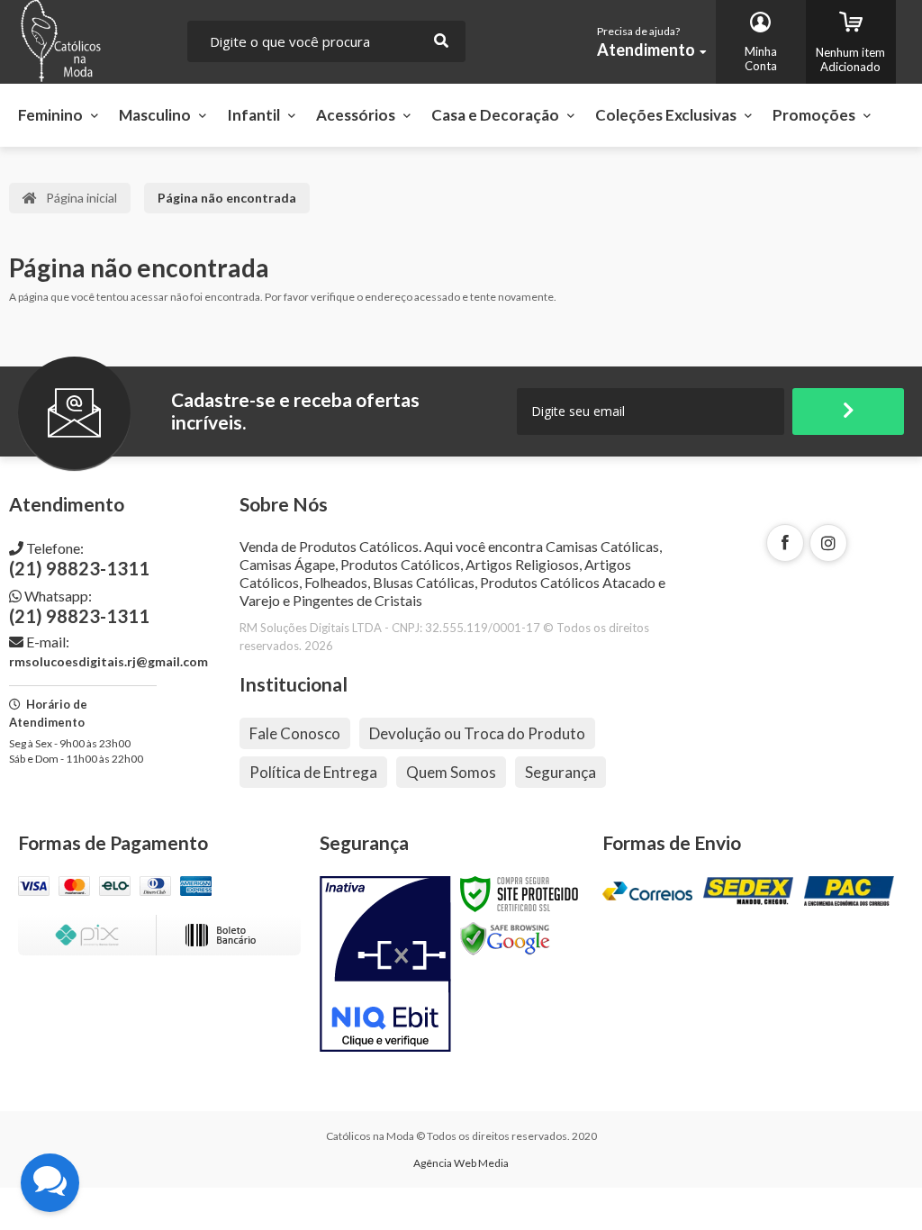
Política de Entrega (313, 772)
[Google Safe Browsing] (505, 938)
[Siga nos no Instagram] (828, 543)
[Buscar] (441, 41)
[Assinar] (848, 411)
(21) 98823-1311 (79, 559)
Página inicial (81, 197)
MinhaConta (761, 58)
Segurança (560, 772)
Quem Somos (451, 772)
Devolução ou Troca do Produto (477, 733)
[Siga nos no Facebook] (785, 543)
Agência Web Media (461, 1163)
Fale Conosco (294, 733)
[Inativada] (385, 964)
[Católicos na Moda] (93, 42)
